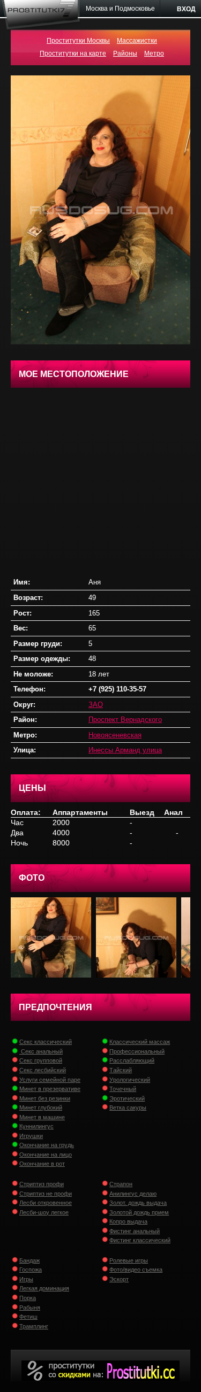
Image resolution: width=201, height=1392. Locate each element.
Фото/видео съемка (135, 1269)
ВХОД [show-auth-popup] (186, 9)
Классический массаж (139, 1042)
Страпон (120, 1184)
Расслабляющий (131, 1060)
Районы (125, 53)
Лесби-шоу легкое (44, 1212)
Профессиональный (137, 1051)
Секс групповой (40, 1060)
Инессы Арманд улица (125, 750)
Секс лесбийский (42, 1070)
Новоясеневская (115, 735)
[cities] (120, 8)
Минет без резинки (44, 1098)
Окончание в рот (42, 1163)
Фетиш (28, 1316)
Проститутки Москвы (78, 40)
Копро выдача (128, 1221)
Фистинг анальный (134, 1231)
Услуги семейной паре (49, 1079)
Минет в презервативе (49, 1089)
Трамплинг (33, 1326)
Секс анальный (41, 1051)
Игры (26, 1279)
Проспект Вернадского (125, 720)
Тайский (120, 1070)
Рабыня (29, 1307)
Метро (154, 53)
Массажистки (137, 40)
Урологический (129, 1079)
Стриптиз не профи (45, 1193)
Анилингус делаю (133, 1193)
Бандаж (29, 1260)
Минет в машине (42, 1117)
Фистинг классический (139, 1240)
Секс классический (45, 1042)
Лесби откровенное (45, 1202)
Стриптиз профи (41, 1184)
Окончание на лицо (45, 1154)
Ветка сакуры (127, 1107)
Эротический (127, 1098)
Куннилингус (36, 1126)
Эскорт (119, 1279)
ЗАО (95, 705)
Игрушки (31, 1136)
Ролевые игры (128, 1260)
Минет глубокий (40, 1107)
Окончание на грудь (46, 1145)
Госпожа (30, 1269)
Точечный (122, 1089)
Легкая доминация (44, 1288)
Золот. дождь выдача (138, 1202)
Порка (27, 1298)
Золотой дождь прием (139, 1212)
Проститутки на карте (73, 53)
